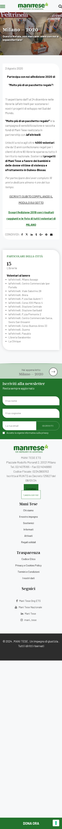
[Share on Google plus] (41, 234)
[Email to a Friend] (51, 234)
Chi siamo (28, 510)
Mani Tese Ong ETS (30, 600)
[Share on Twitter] (26, 234)
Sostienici (28, 523)
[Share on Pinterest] (46, 234)
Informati (28, 529)
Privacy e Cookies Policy (28, 565)
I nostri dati (28, 578)
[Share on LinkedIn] (32, 234)
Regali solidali (28, 542)
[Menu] (2, 6)
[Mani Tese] (33, 8)
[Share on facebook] (22, 234)
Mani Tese (30, 613)
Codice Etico (28, 559)
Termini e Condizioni (28, 571)
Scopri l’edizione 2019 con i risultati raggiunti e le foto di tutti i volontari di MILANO (31, 218)
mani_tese (30, 619)
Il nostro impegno (28, 516)
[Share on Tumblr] (36, 234)
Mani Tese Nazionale (30, 607)
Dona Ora (31, 823)
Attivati (28, 535)
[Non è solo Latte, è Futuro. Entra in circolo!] (54, 369)
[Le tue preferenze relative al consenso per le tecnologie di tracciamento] (56, 823)
